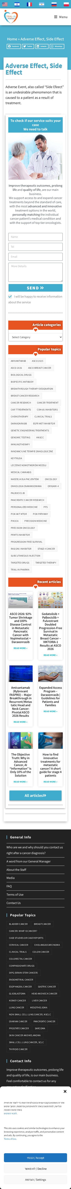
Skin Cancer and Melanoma (25, 1035)
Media (11, 878)
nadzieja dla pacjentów (25, 479)
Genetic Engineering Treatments (30, 430)
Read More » (20, 648)
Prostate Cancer (19, 1028)
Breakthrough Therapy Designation (32, 388)
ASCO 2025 (37, 360)
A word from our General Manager (28, 861)
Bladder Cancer (18, 923)
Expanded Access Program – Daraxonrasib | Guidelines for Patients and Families (50, 696)
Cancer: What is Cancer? (23, 930)
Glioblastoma (17, 993)
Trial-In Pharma (20, 569)
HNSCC (40, 437)
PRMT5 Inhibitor (20, 534)
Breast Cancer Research (25, 395)
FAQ (9, 886)
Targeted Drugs (20, 562)
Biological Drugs (21, 374)
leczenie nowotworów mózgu (28, 465)
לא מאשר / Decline (36, 1169)
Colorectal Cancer (20, 958)
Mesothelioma (38, 1007)
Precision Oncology (23, 527)
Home (12, 39)
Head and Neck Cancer (44, 993)
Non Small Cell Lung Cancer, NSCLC (30, 1014)
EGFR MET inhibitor (44, 423)
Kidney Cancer (17, 1000)
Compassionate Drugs (22, 965)
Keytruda (16, 458)
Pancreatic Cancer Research (27, 499)
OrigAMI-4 (53, 486)
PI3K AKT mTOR (19, 513)
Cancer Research (21, 402)
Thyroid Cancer (18, 1049)
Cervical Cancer (18, 944)
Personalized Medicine (24, 506)
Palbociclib (18, 493)
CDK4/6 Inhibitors (47, 409)
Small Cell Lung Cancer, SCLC (26, 1042)
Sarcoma (40, 1028)
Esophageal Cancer (20, 986)
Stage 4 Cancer (46, 548)
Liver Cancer (39, 1000)
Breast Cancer (42, 923)
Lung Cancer (16, 1007)
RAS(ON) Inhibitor (21, 548)
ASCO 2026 (16, 367)
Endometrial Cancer (21, 979)
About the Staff (16, 870)
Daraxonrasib (19, 423)
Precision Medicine (35, 520)
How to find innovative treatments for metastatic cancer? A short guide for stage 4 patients (50, 765)
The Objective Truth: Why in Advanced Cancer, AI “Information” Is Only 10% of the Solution (20, 765)
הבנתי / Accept (35, 1158)
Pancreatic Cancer (44, 1021)
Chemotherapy (19, 416)
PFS (46, 506)
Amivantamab (18, 360)
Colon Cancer (41, 951)
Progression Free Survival (26, 541)
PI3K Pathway (40, 513)
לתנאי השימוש (10, 1113)
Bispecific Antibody (22, 381)
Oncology (51, 479)
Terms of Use (10, 1138)
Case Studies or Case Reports (26, 937)
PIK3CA (14, 520)
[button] (65, 1091)
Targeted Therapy (46, 562)
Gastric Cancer (47, 986)
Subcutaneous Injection (25, 555)
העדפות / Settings (35, 1179)
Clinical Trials (43, 416)
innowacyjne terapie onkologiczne (32, 451)
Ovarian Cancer (18, 1021)
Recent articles (49, 581)
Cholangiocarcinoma (47, 944)
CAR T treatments (21, 409)
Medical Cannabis (21, 472)
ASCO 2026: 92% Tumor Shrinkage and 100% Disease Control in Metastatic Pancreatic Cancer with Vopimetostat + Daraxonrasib (20, 628)
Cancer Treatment (47, 402)
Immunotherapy (20, 444)
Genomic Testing (20, 437)
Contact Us (14, 903)
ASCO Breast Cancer (39, 367)
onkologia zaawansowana (26, 486)
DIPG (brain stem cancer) (23, 972)
